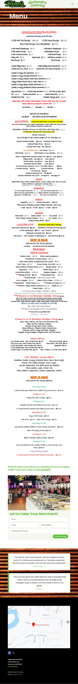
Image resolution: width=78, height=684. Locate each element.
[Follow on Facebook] (9, 653)
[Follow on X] (13, 653)
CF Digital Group (17, 674)
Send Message (60, 536)
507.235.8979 (13, 667)
